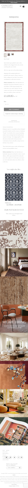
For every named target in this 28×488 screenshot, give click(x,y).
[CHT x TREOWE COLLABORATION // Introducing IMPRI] (14, 347)
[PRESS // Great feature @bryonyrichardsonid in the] (14, 431)
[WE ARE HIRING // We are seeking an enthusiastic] (14, 319)
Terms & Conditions (6, 458)
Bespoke (7, 450)
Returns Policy (5, 456)
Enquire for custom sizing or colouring (14, 113)
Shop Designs (14, 2)
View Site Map (14, 484)
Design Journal (6, 453)
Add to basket (14, 109)
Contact (4, 455)
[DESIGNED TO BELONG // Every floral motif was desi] (14, 375)
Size (5, 101)
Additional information (14, 121)
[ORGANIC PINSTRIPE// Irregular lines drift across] (14, 290)
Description (14, 120)
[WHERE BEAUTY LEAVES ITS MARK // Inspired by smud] (14, 403)
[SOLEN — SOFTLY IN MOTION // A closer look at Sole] (14, 234)
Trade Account (6, 459)
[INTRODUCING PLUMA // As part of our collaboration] (14, 262)
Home (4, 450)
